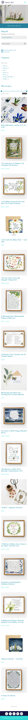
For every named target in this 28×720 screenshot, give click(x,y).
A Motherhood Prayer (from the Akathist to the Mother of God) (12, 621)
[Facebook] (10, 713)
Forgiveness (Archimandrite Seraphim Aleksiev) (11, 583)
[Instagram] (14, 713)
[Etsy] (6, 713)
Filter (24, 93)
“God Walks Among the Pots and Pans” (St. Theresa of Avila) (12, 202)
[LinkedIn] (21, 713)
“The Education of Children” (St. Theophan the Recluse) (12, 164)
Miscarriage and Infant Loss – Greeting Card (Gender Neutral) (12, 393)
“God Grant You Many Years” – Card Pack (14, 240)
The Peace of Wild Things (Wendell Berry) (14, 432)
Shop (13, 25)
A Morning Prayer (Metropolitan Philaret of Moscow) (12, 317)
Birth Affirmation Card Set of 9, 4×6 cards (13, 126)
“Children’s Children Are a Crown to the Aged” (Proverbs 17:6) (14, 545)
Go (25, 43)
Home (9, 25)
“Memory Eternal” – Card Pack (12, 659)
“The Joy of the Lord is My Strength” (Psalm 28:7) (10, 279)
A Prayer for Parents (8, 695)
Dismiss (26, 717)
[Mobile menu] (25, 2)
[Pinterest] (17, 713)
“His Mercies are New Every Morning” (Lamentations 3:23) (11, 470)
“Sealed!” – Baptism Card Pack (11, 507)
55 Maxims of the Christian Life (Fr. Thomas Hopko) (13, 355)
